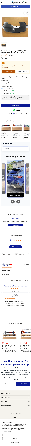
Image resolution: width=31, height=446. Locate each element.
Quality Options (7, 86)
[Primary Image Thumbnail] (4, 44)
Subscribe (23, 384)
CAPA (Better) (8, 91)
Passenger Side (6, 83)
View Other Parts (22, 71)
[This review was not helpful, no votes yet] (27, 280)
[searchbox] (8, 254)
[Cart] (29, 2)
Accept (15, 434)
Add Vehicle (9, 71)
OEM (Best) (8, 93)
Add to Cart (15, 105)
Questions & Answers (15, 214)
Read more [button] (17, 308)
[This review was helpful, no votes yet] (24, 280)
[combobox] (23, 258)
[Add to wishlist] (27, 13)
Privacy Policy (7, 431)
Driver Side (5, 80)
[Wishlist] (26, 2)
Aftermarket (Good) (7, 88)
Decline (15, 438)
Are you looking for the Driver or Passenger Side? (15, 77)
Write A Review (15, 246)
